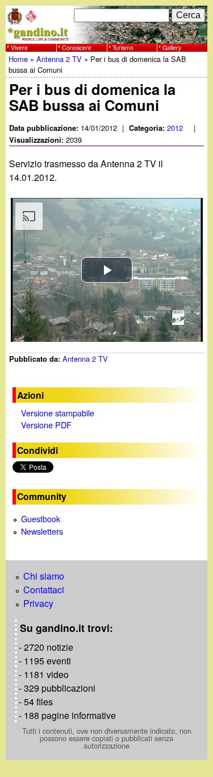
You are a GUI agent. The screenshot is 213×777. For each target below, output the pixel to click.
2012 (175, 127)
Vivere (19, 48)
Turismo (122, 48)
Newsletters (42, 531)
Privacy (38, 603)
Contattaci (43, 589)
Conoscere (76, 48)
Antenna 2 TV (59, 58)
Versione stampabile (57, 413)
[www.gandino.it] (106, 36)
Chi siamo (43, 575)
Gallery (171, 48)
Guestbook (40, 518)
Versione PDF (46, 425)
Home (18, 58)
